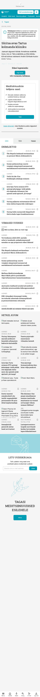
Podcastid (31, 16)
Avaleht (4, 16)
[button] (15, 468)
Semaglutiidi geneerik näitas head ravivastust (8, 427)
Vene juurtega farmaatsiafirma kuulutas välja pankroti (29, 365)
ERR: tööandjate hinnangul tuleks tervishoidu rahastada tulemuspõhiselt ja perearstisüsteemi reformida (16, 298)
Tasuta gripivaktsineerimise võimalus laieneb (27, 338)
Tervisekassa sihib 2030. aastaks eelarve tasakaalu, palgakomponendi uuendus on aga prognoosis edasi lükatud (17, 240)
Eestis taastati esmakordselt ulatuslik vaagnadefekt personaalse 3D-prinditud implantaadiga (9, 398)
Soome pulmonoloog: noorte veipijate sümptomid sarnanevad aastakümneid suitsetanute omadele (21, 166)
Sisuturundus (26, 419)
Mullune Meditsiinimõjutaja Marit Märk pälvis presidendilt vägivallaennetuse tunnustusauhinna (16, 275)
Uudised (9, 151)
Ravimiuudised (21, 16)
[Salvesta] (37, 151)
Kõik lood (11, 16)
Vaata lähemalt (8, 126)
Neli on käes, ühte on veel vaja (16, 230)
